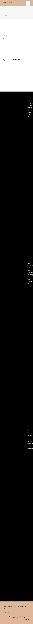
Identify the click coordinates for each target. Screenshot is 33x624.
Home (5, 10)
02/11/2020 (16, 60)
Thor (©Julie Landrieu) (13, 13)
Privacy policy (13, 617)
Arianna (7, 60)
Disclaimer (26, 619)
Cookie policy (24, 617)
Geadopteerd (16, 10)
